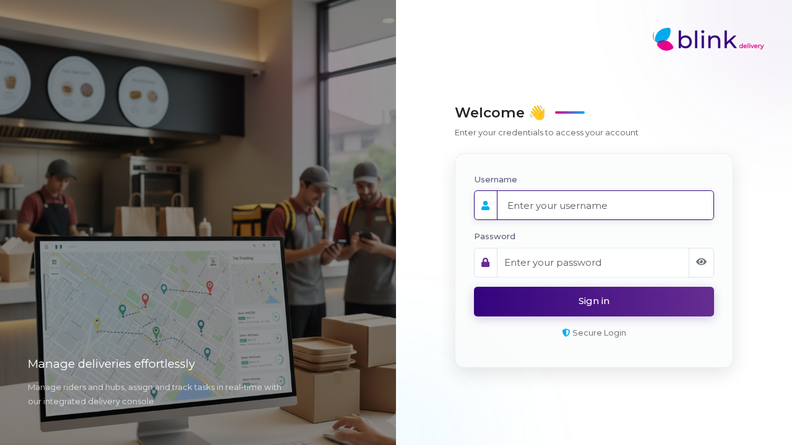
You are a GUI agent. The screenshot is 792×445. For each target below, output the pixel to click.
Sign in (594, 301)
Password (494, 236)
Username (495, 179)
